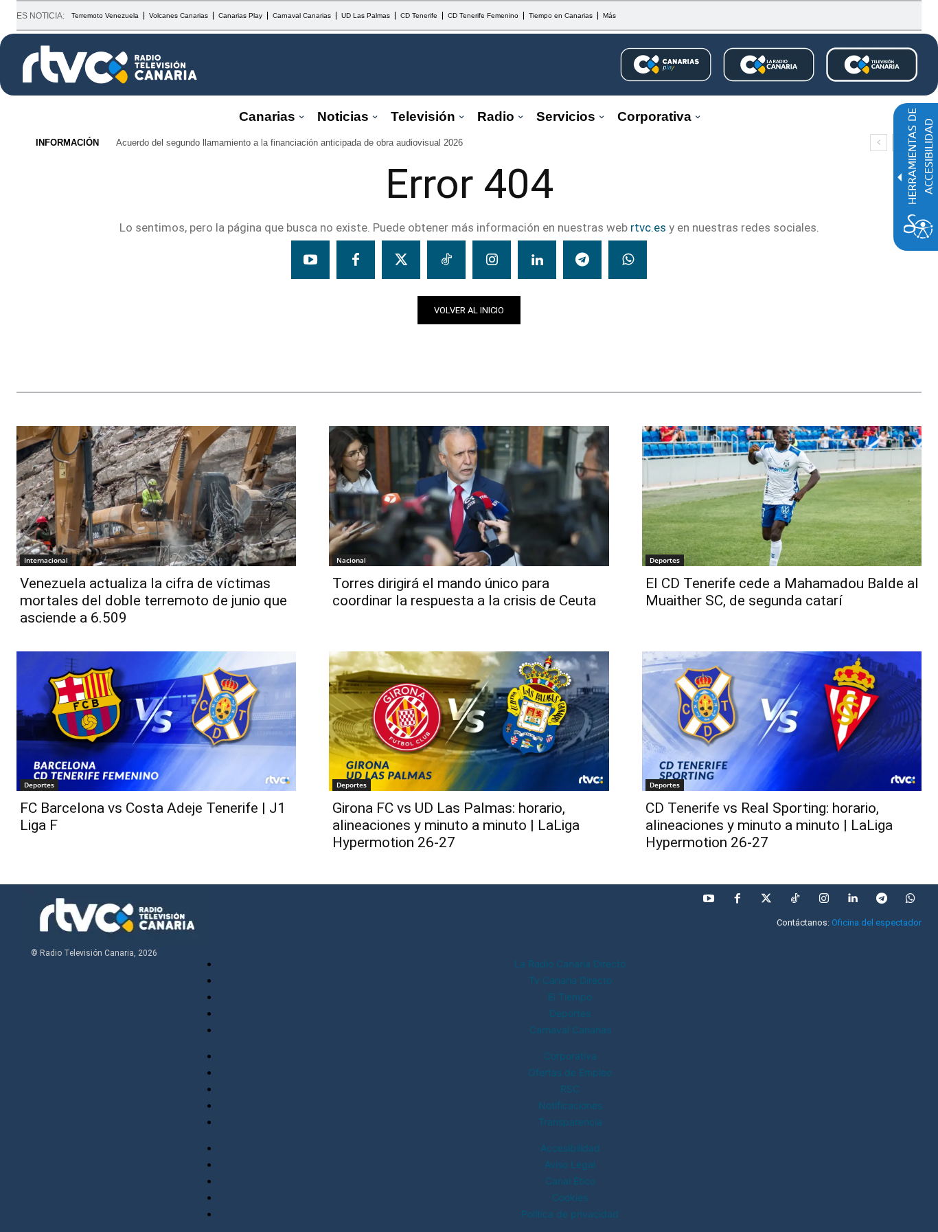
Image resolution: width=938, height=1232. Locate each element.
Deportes (665, 560)
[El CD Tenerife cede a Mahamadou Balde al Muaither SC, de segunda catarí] (782, 496)
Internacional (46, 560)
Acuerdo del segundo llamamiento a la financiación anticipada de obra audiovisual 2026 (289, 142)
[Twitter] (401, 259)
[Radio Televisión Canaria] (109, 65)
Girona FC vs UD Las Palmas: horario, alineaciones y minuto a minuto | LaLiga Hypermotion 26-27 (456, 825)
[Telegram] (582, 259)
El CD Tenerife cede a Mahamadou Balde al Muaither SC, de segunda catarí (782, 592)
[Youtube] (310, 259)
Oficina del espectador (877, 922)
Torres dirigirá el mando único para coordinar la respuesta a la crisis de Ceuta (464, 592)
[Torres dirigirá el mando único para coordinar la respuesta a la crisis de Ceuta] (468, 496)
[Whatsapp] (627, 259)
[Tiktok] (446, 259)
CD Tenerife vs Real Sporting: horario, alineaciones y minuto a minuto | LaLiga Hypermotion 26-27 (769, 825)
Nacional (351, 560)
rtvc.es (648, 227)
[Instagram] (491, 259)
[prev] (878, 142)
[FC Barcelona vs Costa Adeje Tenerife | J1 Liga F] (156, 721)
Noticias (43, 348)
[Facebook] (355, 259)
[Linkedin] (537, 259)
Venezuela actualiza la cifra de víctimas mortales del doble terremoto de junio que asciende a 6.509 (153, 600)
